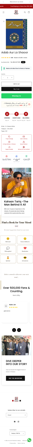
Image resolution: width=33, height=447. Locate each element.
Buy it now (16, 89)
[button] (3, 12)
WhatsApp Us (16, 96)
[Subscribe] (25, 415)
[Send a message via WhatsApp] (29, 440)
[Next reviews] (19, 330)
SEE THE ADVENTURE (15, 378)
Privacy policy (13, 443)
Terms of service (21, 443)
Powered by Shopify (16, 440)
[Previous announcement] (3, 2)
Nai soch (10, 440)
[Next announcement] (30, 2)
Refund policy (25, 440)
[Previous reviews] (14, 330)
